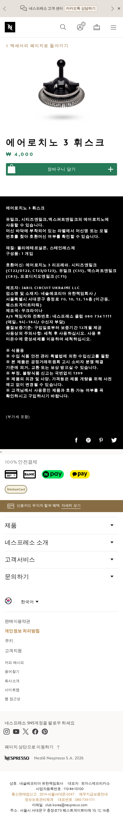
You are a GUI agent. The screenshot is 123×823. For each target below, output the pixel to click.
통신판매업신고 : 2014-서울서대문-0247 (43, 794)
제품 (11, 525)
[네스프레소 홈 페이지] (17, 758)
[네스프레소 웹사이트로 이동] (10, 27)
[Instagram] (6, 732)
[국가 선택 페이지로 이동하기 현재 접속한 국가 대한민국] (8, 602)
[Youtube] (16, 732)
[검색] (63, 27)
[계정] (80, 27)
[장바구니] (97, 27)
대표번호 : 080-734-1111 (76, 800)
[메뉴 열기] (113, 27)
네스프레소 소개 (26, 542)
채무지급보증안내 (93, 794)
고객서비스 (20, 559)
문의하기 (17, 576)
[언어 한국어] (30, 602)
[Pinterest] (45, 732)
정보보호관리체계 (39, 800)
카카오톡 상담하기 (81, 8)
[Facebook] (35, 732)
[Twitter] (25, 732)
